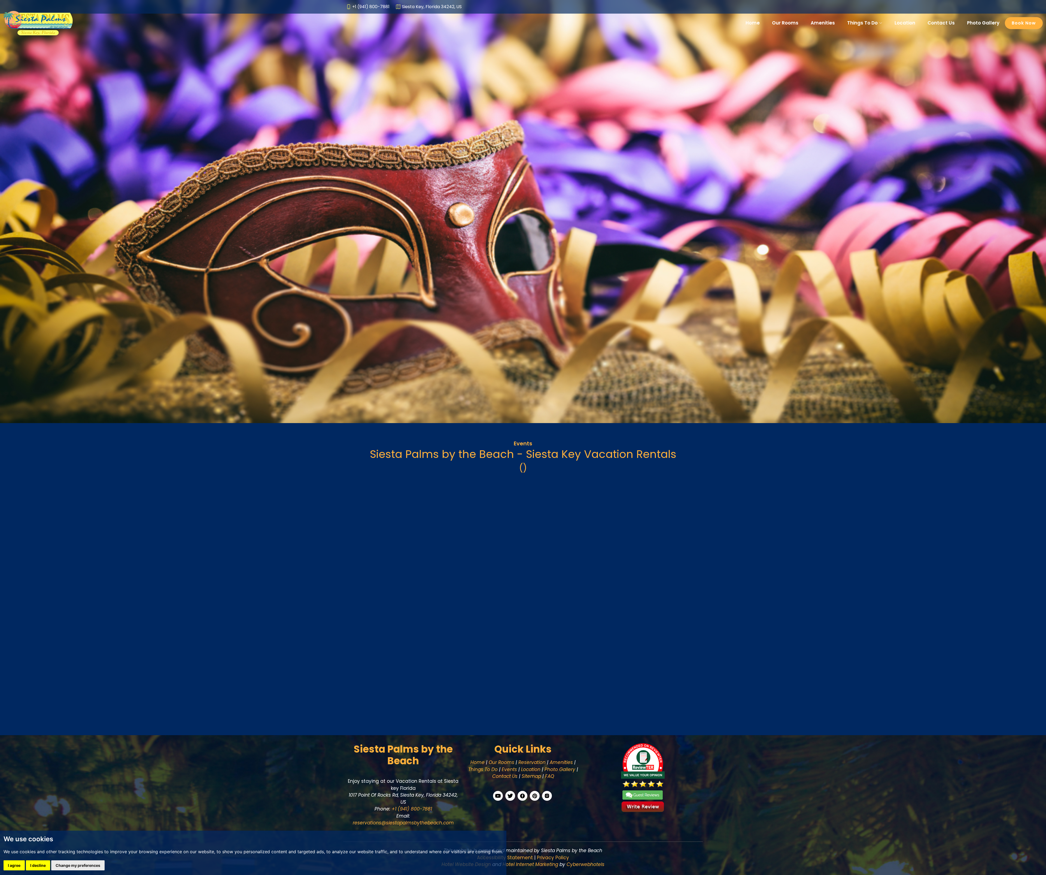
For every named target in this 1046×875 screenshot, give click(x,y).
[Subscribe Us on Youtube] (498, 796)
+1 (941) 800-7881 (411, 809)
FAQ (549, 776)
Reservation (532, 762)
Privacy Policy (553, 857)
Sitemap (531, 776)
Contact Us (941, 23)
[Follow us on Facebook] (522, 796)
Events (523, 443)
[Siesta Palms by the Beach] (38, 22)
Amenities (823, 23)
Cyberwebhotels (585, 864)
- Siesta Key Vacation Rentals (523, 454)
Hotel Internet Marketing (530, 864)
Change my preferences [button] (78, 865)
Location (905, 23)
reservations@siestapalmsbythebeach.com (403, 822)
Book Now (1024, 23)
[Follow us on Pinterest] (535, 796)
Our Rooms (785, 23)
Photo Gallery (983, 23)
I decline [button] (38, 865)
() (523, 468)
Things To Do (483, 769)
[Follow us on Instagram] (547, 796)
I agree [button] (14, 865)
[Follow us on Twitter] (510, 796)
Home (753, 23)
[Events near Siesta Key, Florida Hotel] (523, 585)
